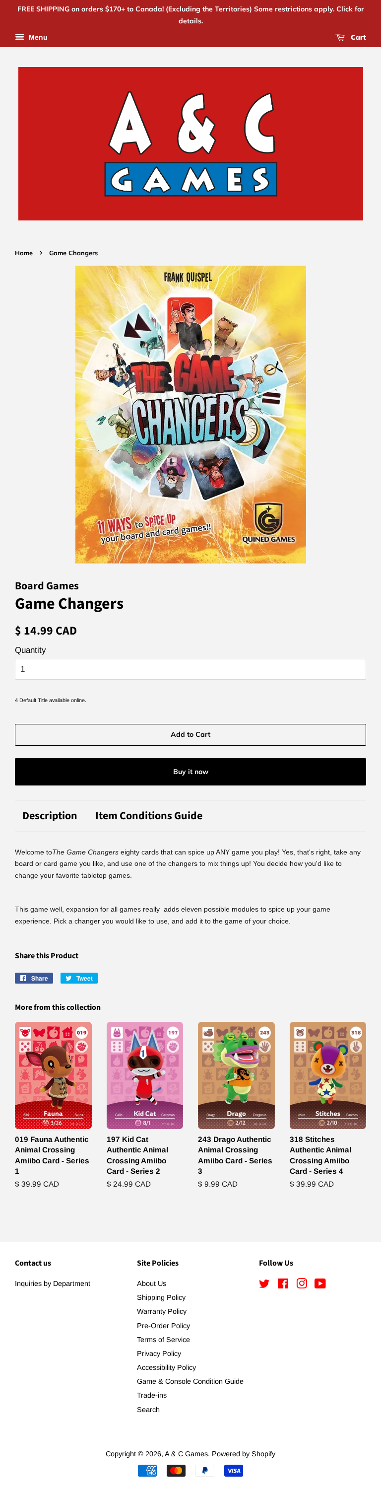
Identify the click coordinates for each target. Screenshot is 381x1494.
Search (148, 1410)
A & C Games (186, 1454)
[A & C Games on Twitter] (264, 1285)
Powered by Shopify (243, 1454)
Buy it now (190, 771)
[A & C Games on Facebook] (283, 1285)
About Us (151, 1283)
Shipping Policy (161, 1297)
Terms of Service (163, 1340)
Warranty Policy (162, 1311)
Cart (357, 37)
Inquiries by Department (52, 1283)
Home (24, 253)
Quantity (30, 650)
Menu (37, 37)
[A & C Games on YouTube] (320, 1285)
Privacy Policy (159, 1353)
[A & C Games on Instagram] (301, 1285)
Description (49, 816)
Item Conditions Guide (148, 816)
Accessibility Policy (166, 1367)
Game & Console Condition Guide (190, 1381)
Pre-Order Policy (163, 1326)
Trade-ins (152, 1395)
